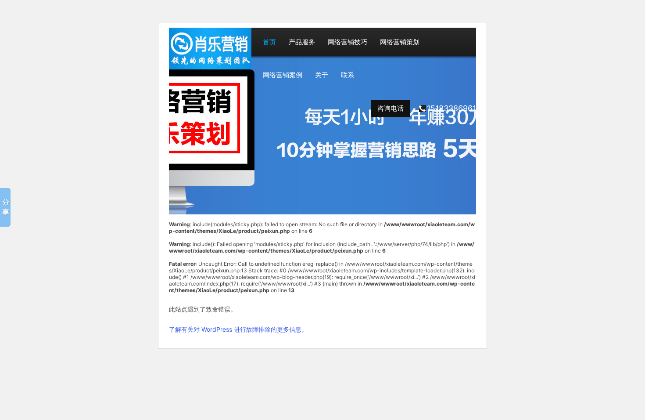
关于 (321, 75)
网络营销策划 (399, 42)
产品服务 (302, 42)
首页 (269, 42)
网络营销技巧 (347, 42)
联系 (347, 75)
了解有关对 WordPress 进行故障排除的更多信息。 (238, 329)
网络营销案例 (282, 75)
